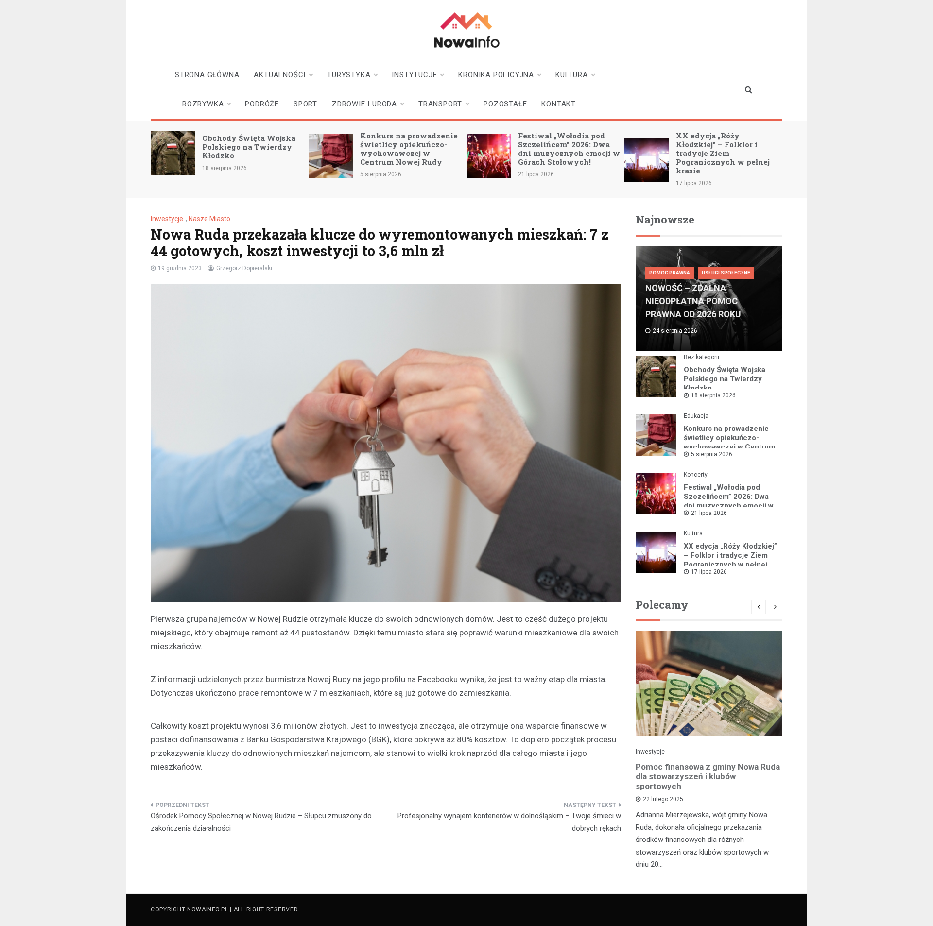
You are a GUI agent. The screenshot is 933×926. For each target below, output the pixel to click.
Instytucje (414, 74)
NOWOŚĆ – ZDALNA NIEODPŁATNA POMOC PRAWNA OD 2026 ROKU (693, 301)
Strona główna (207, 74)
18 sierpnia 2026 (713, 395)
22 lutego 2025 (663, 799)
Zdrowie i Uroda (364, 104)
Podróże (262, 104)
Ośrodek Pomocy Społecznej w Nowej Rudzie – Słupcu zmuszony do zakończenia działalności (261, 822)
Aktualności (280, 74)
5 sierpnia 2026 (711, 454)
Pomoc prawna (669, 272)
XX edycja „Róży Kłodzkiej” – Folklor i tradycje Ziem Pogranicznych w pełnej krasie (723, 153)
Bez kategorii (701, 357)
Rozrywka (203, 104)
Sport (305, 104)
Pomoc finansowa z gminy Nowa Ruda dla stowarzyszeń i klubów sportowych (708, 776)
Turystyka (348, 74)
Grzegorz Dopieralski (244, 268)
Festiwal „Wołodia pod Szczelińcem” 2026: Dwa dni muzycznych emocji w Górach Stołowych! (569, 149)
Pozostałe (505, 104)
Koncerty (696, 474)
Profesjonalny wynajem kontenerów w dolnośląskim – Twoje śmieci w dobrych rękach (509, 822)
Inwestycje (167, 219)
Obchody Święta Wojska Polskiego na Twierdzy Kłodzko (248, 146)
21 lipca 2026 (709, 513)
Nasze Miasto (209, 219)
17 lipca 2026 (709, 571)
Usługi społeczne (726, 272)
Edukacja (696, 415)
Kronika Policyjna (496, 74)
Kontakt (558, 104)
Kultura (571, 74)
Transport (440, 104)
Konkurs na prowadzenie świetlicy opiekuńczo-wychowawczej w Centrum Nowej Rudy (409, 149)
